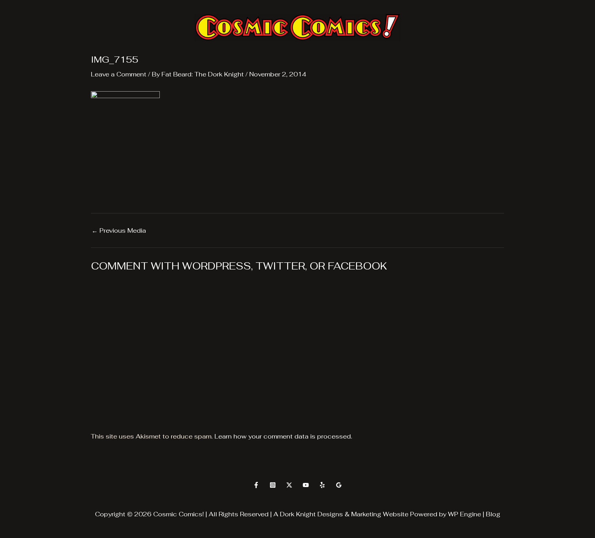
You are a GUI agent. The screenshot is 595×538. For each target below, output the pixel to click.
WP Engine (464, 514)
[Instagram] (273, 485)
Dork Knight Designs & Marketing (330, 514)
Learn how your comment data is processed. (283, 436)
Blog (493, 514)
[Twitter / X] (289, 485)
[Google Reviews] (339, 485)
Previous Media (119, 231)
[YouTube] (306, 485)
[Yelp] (322, 485)
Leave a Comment (118, 74)
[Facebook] (256, 485)
